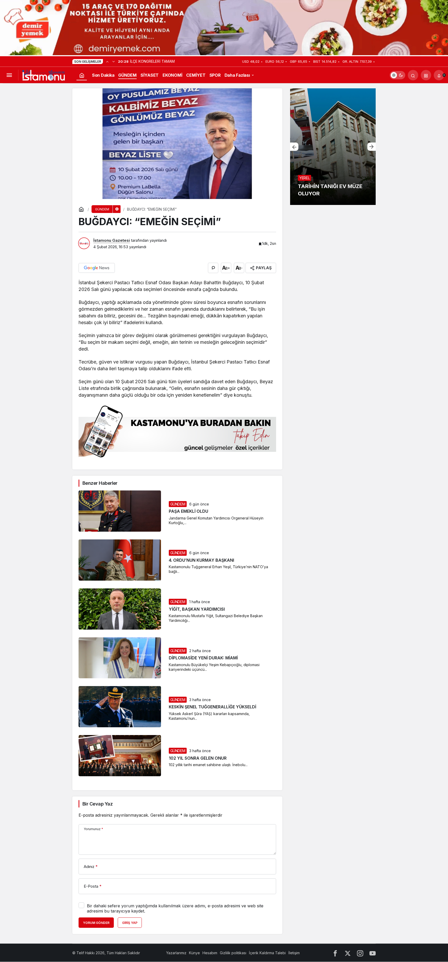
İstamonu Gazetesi (111, 240)
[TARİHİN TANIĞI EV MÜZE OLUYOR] (333, 146)
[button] (426, 75)
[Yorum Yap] (213, 268)
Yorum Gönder (96, 923)
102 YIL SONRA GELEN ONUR (198, 758)
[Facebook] (335, 953)
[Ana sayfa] (81, 75)
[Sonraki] (113, 61)
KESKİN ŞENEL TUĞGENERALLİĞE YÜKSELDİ (212, 707)
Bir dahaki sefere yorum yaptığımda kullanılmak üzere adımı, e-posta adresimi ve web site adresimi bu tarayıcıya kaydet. (175, 908)
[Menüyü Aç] (9, 75)
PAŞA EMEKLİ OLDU (188, 511)
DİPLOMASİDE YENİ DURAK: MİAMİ (203, 658)
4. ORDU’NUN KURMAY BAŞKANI (201, 560)
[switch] (397, 75)
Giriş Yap (129, 923)
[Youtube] (372, 953)
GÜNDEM (177, 504)
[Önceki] (107, 61)
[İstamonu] (43, 74)
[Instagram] (360, 953)
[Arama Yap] (413, 75)
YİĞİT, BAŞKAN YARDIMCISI (197, 609)
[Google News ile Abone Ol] (97, 268)
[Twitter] (348, 953)
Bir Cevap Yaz (97, 804)
